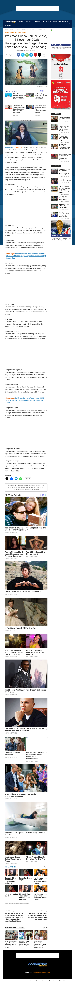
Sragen (24, 32)
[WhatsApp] (27, 55)
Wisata (38, 21)
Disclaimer (64, 983)
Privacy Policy (62, 980)
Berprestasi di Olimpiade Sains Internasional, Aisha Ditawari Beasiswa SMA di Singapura (40, 944)
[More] (44, 55)
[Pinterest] (35, 55)
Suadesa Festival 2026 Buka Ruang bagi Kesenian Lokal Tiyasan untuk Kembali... (65, 157)
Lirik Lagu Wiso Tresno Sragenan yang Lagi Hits (63, 198)
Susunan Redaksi (34, 980)
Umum (21, 21)
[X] (23, 55)
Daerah (29, 21)
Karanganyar (17, 29)
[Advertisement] (37, 8)
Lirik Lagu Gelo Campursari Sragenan (65, 179)
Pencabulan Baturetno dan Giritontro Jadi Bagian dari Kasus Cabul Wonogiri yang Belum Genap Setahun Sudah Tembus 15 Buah (14, 917)
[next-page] (46, 928)
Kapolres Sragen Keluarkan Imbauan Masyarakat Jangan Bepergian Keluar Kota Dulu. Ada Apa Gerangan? (37, 916)
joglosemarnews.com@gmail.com (41, 972)
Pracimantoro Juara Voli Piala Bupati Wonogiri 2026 (64, 206)
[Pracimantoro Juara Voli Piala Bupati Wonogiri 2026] (54, 206)
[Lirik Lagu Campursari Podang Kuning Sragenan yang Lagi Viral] (54, 214)
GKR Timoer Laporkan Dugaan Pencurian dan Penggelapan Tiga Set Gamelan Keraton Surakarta (11, 944)
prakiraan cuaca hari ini (23, 903)
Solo (19, 32)
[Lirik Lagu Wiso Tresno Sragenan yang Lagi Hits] (54, 198)
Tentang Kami (44, 980)
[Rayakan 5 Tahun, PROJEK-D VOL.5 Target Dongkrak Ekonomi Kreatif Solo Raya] (26, 935)
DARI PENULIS (20, 927)
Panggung (63, 21)
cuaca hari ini (13, 903)
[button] (69, 24)
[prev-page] (44, 928)
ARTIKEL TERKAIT (10, 927)
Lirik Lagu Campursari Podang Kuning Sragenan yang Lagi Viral (64, 214)
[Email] (39, 55)
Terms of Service (53, 980)
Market (53, 21)
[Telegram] (31, 55)
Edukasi (8, 25)
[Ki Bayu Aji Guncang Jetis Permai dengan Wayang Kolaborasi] (54, 119)
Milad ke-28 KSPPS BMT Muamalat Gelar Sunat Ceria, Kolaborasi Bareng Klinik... (64, 189)
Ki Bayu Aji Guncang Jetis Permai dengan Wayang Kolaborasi (64, 118)
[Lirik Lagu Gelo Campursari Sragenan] (54, 181)
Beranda (6, 29)
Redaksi (23, 50)
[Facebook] (18, 55)
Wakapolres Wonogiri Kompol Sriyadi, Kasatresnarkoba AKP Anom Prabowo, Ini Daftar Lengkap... (65, 171)
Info (45, 21)
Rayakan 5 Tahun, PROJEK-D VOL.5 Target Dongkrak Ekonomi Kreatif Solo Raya (25, 943)
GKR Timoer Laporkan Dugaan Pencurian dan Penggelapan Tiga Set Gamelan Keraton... (65, 127)
